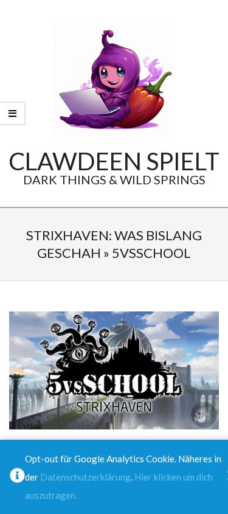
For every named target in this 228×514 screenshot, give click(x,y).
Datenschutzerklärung (85, 476)
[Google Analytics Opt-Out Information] (17, 477)
